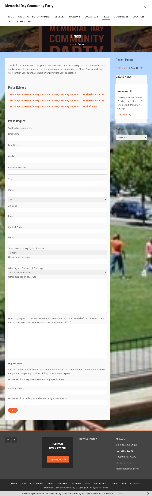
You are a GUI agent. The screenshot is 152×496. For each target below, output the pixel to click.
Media (11, 156)
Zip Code (12, 205)
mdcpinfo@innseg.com (127, 468)
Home (10, 16)
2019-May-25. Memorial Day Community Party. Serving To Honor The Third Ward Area (56, 94)
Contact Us (24, 21)
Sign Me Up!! (56, 459)
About (22, 16)
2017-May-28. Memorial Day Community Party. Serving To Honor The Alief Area (52, 106)
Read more (123, 114)
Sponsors (74, 16)
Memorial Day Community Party (29, 6)
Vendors (60, 16)
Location (138, 16)
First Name (13, 133)
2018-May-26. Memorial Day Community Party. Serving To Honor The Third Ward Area (56, 100)
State (11, 189)
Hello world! (124, 67)
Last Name (13, 145)
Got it (121, 493)
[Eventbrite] (14, 440)
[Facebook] (8, 440)
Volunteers (91, 16)
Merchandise (121, 16)
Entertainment (41, 16)
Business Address (17, 167)
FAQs (10, 21)
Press (106, 16)
